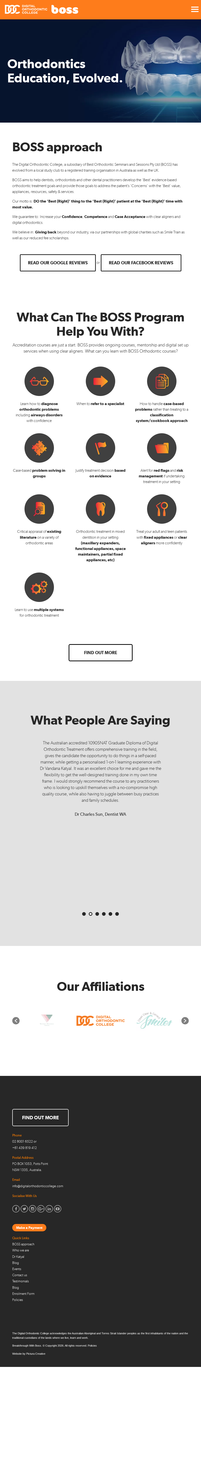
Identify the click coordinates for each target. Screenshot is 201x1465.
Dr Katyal (18, 1257)
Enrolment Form (23, 1294)
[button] (16, 1020)
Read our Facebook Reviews (141, 262)
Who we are (20, 1250)
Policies (17, 1300)
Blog (15, 1263)
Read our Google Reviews (58, 262)
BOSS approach (23, 1244)
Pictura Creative (35, 1353)
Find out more (100, 652)
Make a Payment (29, 1228)
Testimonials (20, 1281)
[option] (47, 1021)
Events (16, 1269)
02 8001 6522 (22, 1141)
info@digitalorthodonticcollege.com (37, 1186)
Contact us (19, 1275)
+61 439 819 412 (24, 1148)
